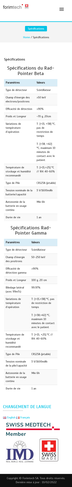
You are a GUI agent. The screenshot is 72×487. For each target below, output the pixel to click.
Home (26, 37)
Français (24, 417)
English (11, 417)
